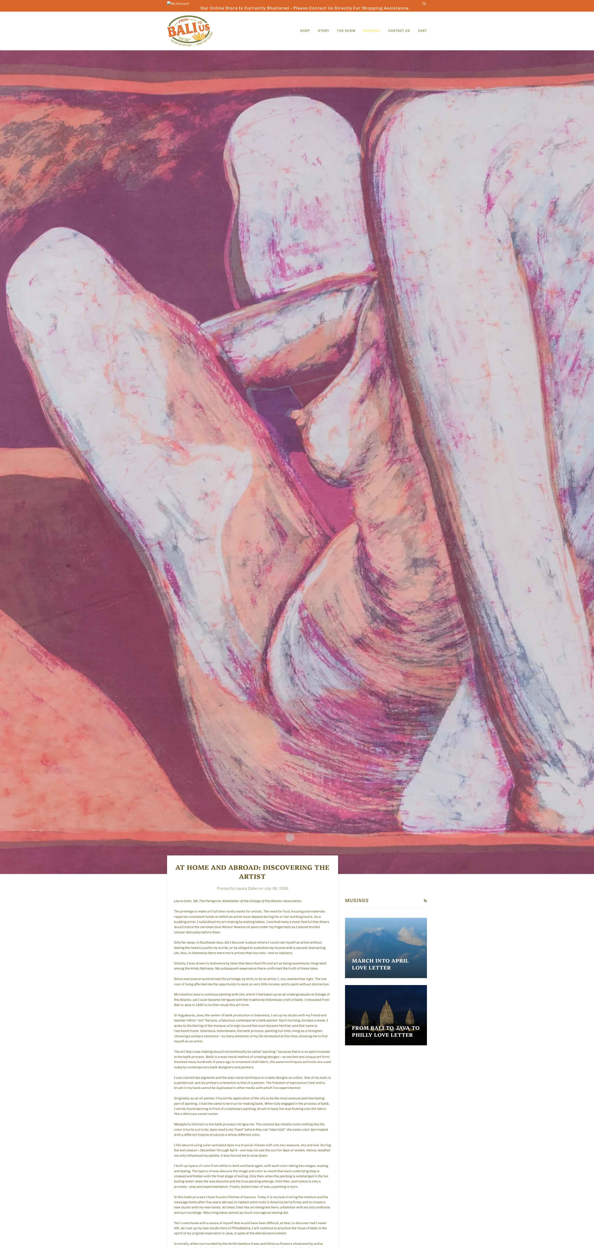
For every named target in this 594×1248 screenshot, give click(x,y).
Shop (305, 31)
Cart (422, 31)
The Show (346, 31)
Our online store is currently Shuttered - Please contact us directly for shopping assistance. (305, 8)
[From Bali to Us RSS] (425, 900)
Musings (371, 31)
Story (323, 31)
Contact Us (399, 31)
